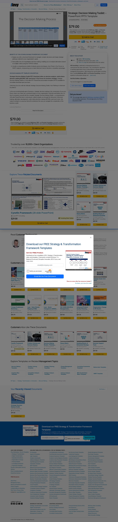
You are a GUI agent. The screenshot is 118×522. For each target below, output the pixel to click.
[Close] (91, 238)
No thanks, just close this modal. (83, 283)
